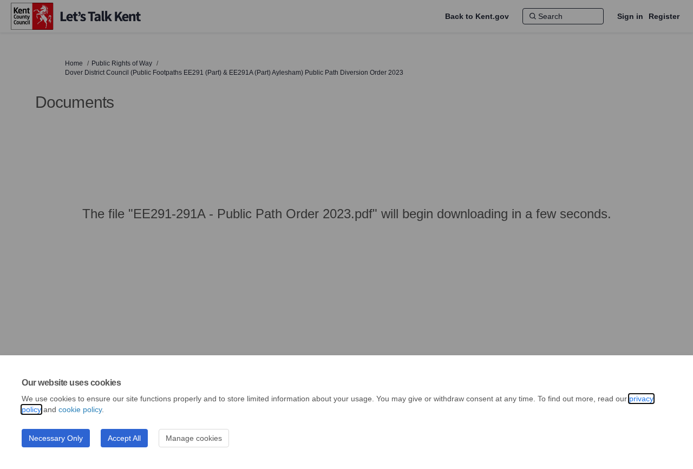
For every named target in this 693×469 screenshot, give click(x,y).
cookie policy (80, 409)
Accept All (124, 438)
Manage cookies (194, 438)
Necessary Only (56, 438)
